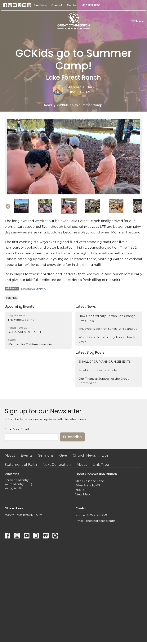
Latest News (85, 306)
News (48, 105)
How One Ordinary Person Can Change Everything (107, 318)
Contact (56, 5)
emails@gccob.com (100, 521)
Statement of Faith (21, 465)
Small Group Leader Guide (97, 370)
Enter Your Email (17, 429)
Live (105, 455)
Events (27, 455)
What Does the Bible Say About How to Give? (107, 339)
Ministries (12, 474)
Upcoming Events (19, 306)
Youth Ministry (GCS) (18, 484)
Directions (40, 5)
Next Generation (57, 465)
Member (72, 5)
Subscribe (72, 437)
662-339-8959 (91, 5)
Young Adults (13, 488)
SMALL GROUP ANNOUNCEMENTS (104, 361)
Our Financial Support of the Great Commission (103, 381)
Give (63, 455)
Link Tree (101, 465)
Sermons (46, 455)
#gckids (11, 297)
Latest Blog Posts (90, 352)
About (10, 455)
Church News (84, 455)
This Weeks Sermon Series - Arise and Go (107, 328)
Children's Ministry (33, 289)
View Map (82, 494)
